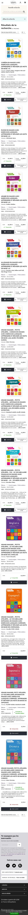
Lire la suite (21, 87)
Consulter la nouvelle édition (19, 712)
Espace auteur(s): (13, 877)
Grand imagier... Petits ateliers (17, 75)
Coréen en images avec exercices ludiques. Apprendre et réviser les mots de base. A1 (14, 66)
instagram (20, 866)
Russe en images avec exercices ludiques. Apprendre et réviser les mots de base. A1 (14, 133)
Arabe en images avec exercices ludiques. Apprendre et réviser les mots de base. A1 (14, 199)
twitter (14, 866)
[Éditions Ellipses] (13, 2)
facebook (8, 866)
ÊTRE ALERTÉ (14, 733)
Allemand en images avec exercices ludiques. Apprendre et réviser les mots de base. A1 (14, 265)
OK (19, 845)
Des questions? (12, 872)
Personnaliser (14, 913)
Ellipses (3, 75)
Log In (20, 2)
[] (24, 12)
